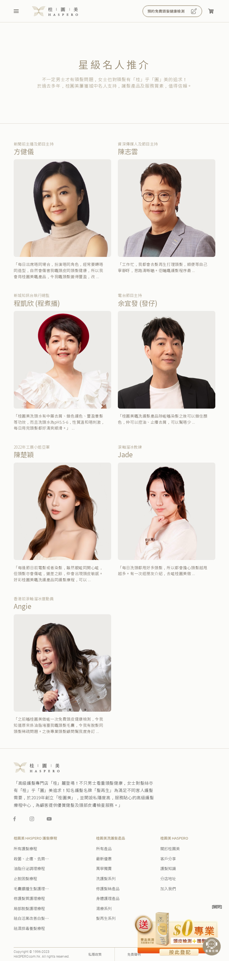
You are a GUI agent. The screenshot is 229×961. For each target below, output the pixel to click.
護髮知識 (168, 869)
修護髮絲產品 (108, 889)
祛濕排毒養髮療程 (29, 928)
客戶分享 (168, 859)
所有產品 (104, 849)
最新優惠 (104, 859)
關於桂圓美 (170, 849)
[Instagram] (32, 819)
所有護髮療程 (25, 849)
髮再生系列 (106, 918)
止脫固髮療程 (25, 879)
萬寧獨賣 (104, 869)
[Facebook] (14, 819)
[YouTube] (49, 819)
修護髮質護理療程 (29, 899)
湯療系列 (104, 909)
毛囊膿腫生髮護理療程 (32, 889)
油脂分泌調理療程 (29, 869)
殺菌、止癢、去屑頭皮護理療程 (32, 859)
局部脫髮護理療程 (29, 909)
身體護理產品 (108, 899)
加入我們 (168, 889)
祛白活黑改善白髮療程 (32, 918)
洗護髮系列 (106, 879)
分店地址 (168, 879)
